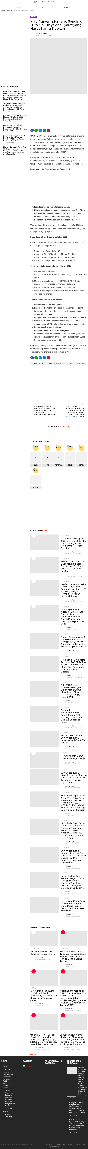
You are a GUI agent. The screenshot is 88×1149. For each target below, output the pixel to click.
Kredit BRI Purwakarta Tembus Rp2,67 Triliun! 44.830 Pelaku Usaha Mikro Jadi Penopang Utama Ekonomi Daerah (73, 666)
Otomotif (8, 1099)
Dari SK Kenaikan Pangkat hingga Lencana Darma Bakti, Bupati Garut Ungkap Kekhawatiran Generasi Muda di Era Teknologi (14, 95)
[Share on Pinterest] (48, 130)
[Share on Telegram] (44, 130)
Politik (5, 1081)
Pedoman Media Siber (52, 1146)
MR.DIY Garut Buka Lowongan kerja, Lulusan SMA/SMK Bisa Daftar (73, 739)
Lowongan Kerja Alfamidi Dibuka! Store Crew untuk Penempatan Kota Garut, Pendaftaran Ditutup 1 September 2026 (73, 616)
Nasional (6, 1072)
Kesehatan (9, 1095)
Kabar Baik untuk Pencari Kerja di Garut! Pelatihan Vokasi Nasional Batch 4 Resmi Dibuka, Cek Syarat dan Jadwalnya (73, 882)
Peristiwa (6, 1079)
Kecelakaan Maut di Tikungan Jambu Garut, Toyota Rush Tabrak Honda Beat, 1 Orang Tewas (73, 956)
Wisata (5, 1111)
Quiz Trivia (6, 1083)
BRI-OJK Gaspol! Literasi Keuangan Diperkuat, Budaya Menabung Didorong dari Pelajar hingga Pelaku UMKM (72, 691)
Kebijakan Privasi (80, 1144)
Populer (19, 7)
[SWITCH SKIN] (83, 6)
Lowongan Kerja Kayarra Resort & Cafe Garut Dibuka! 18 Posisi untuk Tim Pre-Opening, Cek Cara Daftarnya (73, 856)
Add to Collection (77, 363)
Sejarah (8, 1106)
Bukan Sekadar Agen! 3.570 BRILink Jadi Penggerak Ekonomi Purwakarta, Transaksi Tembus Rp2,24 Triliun (73, 642)
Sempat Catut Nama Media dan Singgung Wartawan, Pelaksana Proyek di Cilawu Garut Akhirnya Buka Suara (72, 1040)
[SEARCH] (86, 6)
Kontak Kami (50, 1144)
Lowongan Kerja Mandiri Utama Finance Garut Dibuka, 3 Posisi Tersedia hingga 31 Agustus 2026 (74, 778)
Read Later (38, 363)
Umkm (5, 1085)
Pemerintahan (8, 1075)
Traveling (8, 1117)
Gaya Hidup (9, 1093)
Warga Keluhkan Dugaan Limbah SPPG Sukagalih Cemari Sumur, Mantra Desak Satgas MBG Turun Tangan (14, 107)
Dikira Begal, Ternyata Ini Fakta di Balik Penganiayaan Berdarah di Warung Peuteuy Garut (43, 996)
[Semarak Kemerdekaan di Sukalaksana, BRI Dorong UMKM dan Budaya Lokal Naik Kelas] (44, 714)
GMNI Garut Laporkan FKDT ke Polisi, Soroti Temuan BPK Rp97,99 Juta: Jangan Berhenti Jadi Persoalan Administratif (15, 139)
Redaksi (70, 1144)
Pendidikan (7, 1077)
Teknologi (8, 1108)
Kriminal (8, 1069)
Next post (33, 1054)
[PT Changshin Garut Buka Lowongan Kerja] (44, 760)
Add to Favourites (56, 363)
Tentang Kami (60, 1144)
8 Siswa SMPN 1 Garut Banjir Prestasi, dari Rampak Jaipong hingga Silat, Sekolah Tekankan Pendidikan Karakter (43, 1040)
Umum (45, 531)
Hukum (5, 1066)
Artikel (7, 1091)
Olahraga (8, 1097)
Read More (71, 1097)
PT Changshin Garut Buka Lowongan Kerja (73, 757)
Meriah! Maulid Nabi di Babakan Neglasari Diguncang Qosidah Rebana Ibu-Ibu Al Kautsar (73, 566)
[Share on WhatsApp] (36, 130)
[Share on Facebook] (32, 130)
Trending (66, 7)
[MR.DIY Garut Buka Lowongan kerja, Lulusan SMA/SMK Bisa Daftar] (44, 739)
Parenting (8, 1101)
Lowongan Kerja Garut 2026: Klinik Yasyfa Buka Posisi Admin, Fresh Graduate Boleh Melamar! (73, 906)
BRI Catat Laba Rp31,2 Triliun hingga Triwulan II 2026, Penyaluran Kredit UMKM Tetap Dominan (74, 543)
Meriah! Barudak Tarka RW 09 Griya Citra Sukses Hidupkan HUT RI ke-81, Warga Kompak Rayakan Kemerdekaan (73, 590)
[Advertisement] (58, 111)
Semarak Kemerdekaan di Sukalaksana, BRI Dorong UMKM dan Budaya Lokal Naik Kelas (71, 716)
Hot (42, 7)
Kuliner (7, 1114)
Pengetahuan (10, 1104)
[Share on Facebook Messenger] (40, 130)
